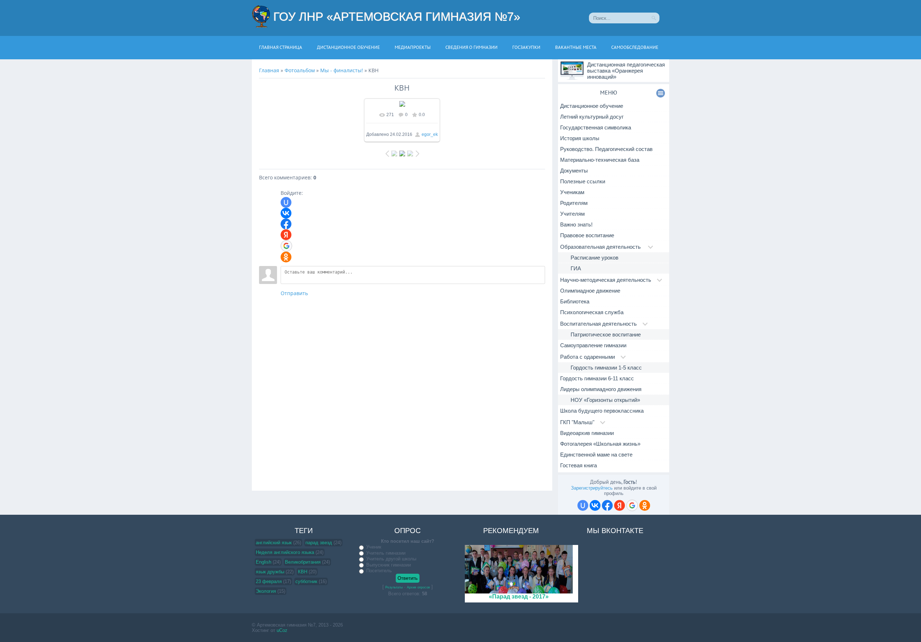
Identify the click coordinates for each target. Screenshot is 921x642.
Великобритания (303, 562)
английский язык (274, 542)
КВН (302, 571)
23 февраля (269, 581)
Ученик (373, 547)
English (263, 562)
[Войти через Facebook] (286, 224)
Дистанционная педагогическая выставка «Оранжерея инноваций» (626, 70)
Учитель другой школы (391, 558)
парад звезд (318, 542)
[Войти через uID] (286, 202)
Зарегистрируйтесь (592, 488)
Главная (269, 70)
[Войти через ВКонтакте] (286, 213)
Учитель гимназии (385, 553)
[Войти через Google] (286, 246)
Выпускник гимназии (388, 565)
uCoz (282, 630)
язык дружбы (270, 571)
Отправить (294, 293)
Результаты (394, 587)
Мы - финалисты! (341, 70)
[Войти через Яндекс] (286, 234)
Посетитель (379, 570)
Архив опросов (418, 587)
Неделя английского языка (285, 552)
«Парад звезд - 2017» (519, 596)
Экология (266, 591)
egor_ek (430, 134)
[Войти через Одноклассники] (286, 257)
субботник (306, 581)
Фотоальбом (300, 70)
